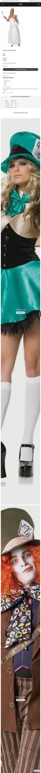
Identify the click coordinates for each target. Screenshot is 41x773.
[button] (3, 4)
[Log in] (37, 4)
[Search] (1, 4)
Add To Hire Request (20, 69)
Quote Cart (39, 314)
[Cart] (39, 4)
